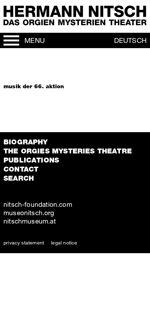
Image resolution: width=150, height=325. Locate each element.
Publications (31, 160)
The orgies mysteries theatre (67, 151)
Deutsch (130, 40)
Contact (20, 169)
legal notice (64, 242)
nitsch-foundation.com (37, 204)
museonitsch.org (28, 213)
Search (18, 178)
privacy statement (23, 242)
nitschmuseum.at (29, 221)
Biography (25, 142)
